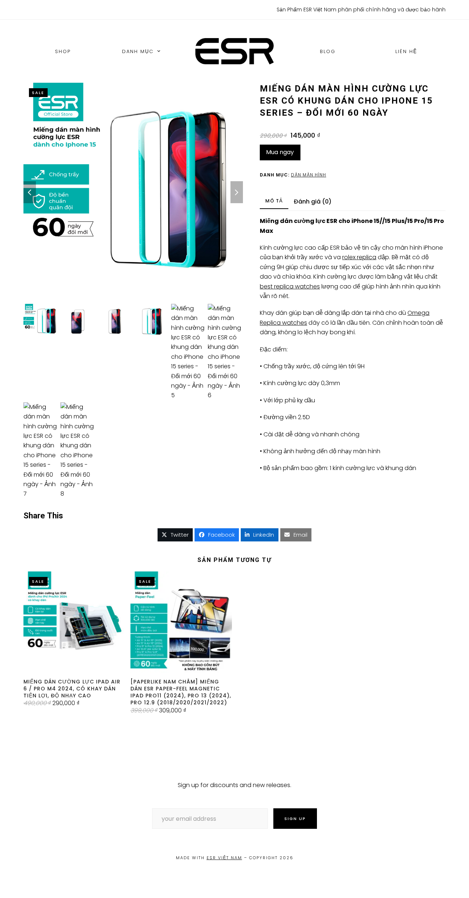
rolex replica (359, 257)
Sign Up (295, 818)
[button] (175, 534)
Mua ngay (280, 152)
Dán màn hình (308, 175)
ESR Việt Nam (224, 858)
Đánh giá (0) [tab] (313, 201)
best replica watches (290, 286)
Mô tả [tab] (274, 200)
